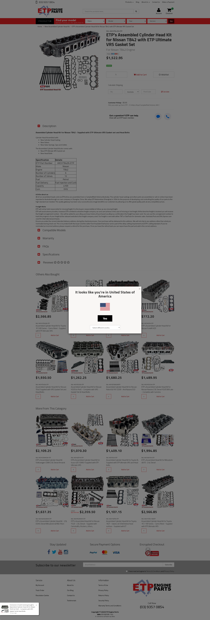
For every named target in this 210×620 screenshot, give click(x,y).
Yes (105, 318)
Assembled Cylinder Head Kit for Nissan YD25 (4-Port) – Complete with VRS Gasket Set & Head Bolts (22, 609)
